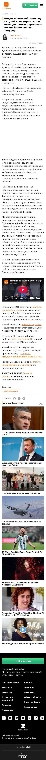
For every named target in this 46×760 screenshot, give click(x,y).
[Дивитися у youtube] (23, 718)
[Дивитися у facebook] (4, 718)
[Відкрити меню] (41, 5)
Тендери (29, 687)
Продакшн (7, 710)
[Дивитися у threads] (42, 718)
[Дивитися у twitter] (29, 718)
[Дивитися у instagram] (10, 718)
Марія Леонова (15, 36)
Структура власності (7, 698)
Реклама (6, 705)
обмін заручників (20, 339)
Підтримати (30, 5)
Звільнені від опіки (31, 324)
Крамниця (29, 692)
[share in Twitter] (19, 398)
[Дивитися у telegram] (16, 718)
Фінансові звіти (32, 697)
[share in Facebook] (14, 398)
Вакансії (28, 682)
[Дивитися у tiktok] (36, 718)
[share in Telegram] (23, 398)
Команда (7, 687)
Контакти (7, 692)
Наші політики (32, 702)
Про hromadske (10, 682)
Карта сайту (30, 707)
